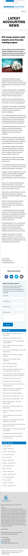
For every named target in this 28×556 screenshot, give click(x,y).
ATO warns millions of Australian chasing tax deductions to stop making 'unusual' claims (14, 374)
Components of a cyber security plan (12, 381)
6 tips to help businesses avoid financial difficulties (12, 416)
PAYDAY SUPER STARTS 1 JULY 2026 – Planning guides (12, 402)
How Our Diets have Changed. (10, 363)
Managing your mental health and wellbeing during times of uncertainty (13, 420)
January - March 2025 (8, 460)
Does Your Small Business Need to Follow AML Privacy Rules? (14, 350)
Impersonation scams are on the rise (12, 378)
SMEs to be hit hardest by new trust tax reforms (12, 411)
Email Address (6, 301)
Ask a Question (6, 312)
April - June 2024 (7, 468)
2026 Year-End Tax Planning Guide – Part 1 (13, 396)
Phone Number (6, 306)
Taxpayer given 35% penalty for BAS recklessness (11, 359)
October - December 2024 (9, 463)
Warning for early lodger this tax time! (12, 338)
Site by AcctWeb (6, 554)
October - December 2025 (9, 451)
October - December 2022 (9, 485)
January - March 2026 (8, 448)
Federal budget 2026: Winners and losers (12, 433)
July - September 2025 (8, 454)
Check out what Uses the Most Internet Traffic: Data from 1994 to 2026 (14, 425)
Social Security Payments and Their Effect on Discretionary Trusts (14, 384)
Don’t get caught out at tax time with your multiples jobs (13, 346)
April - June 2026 (7, 446)
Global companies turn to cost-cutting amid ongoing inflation (13, 341)
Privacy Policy (4, 529)
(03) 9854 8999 (14, 2)
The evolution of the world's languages (12, 393)
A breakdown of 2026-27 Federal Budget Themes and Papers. (13, 437)
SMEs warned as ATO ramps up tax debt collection (12, 355)
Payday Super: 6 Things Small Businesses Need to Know (13, 407)
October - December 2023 (9, 474)
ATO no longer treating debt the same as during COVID (13, 334)
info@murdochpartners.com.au (10, 543)
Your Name (5, 295)
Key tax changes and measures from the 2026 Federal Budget (14, 429)
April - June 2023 (7, 480)
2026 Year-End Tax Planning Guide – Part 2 (13, 398)
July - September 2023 (8, 477)
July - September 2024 (8, 466)
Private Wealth (19, 0)
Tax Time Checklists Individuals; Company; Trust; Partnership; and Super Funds (13, 370)
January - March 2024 (8, 471)
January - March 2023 (8, 482)
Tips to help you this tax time (10, 366)
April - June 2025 (7, 457)
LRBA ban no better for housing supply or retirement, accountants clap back (13, 389)
